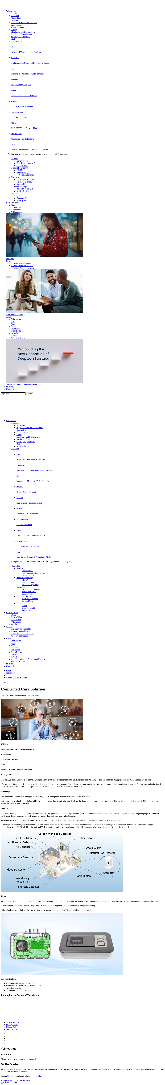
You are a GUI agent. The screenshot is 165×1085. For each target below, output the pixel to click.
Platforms (15, 15)
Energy (14, 29)
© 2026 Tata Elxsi (13, 1022)
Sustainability (21, 184)
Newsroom (15, 328)
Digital (14, 193)
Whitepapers (16, 212)
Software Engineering (25, 175)
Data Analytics (22, 165)
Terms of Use (11, 1029)
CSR (13, 324)
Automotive (16, 25)
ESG (13, 321)
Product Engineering (19, 168)
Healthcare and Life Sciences (23, 32)
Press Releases (17, 331)
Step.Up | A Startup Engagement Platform (23, 384)
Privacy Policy (12, 1025)
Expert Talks (16, 207)
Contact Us (10, 389)
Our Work (10, 259)
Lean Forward (12, 203)
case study (10, 673)
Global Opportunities (14, 314)
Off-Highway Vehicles (20, 36)
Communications (18, 27)
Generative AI (22, 161)
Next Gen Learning (24, 182)
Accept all (5, 1080)
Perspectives (16, 210)
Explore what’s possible (21, 263)
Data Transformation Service (28, 163)
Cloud (19, 196)
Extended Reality (23, 198)
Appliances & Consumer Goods (24, 22)
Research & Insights (24, 189)
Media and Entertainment (21, 34)
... (7, 675)
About (8, 317)
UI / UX (19, 170)
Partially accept (16, 1080)
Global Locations (18, 338)
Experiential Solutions (25, 179)
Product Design (22, 172)
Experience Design (19, 186)
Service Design (22, 191)
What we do (11, 11)
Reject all (26, 1080)
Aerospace (15, 20)
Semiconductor (17, 41)
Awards (14, 333)
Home (8, 670)
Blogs (13, 205)
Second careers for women (22, 266)
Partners (14, 326)
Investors (10, 387)
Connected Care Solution (16, 677)
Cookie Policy (12, 1027)
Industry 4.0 (21, 200)
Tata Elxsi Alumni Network (22, 268)
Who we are (16, 319)
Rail (13, 39)
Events (14, 335)
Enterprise (15, 177)
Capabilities (16, 18)
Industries (15, 13)
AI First (14, 158)
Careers (9, 261)
